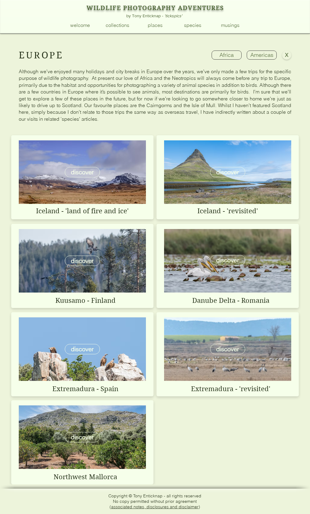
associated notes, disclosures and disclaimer (155, 506)
